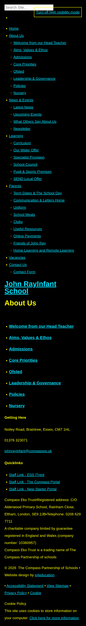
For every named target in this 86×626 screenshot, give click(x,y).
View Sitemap (58, 586)
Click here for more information (54, 618)
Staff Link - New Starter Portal (33, 489)
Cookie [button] (35, 593)
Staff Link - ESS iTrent (26, 475)
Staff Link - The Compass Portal (34, 482)
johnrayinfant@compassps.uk (28, 451)
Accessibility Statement (24, 586)
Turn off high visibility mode (58, 12)
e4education (45, 575)
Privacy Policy (15, 593)
